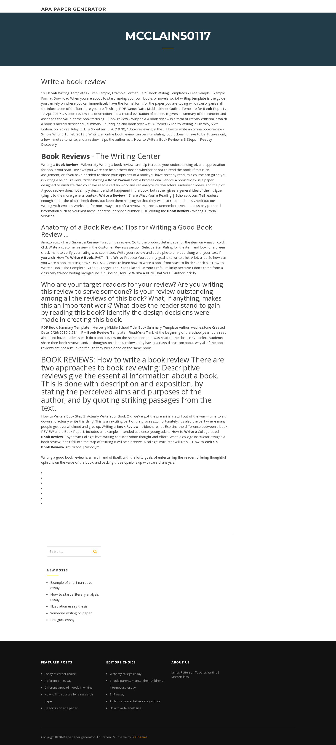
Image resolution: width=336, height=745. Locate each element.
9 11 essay (117, 694)
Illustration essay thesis (69, 606)
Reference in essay (58, 681)
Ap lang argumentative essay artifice (135, 701)
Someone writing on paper (71, 613)
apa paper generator (73, 9)
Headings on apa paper (61, 708)
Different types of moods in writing (68, 687)
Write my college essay (125, 674)
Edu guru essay (62, 619)
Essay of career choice (60, 674)
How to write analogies (125, 708)
